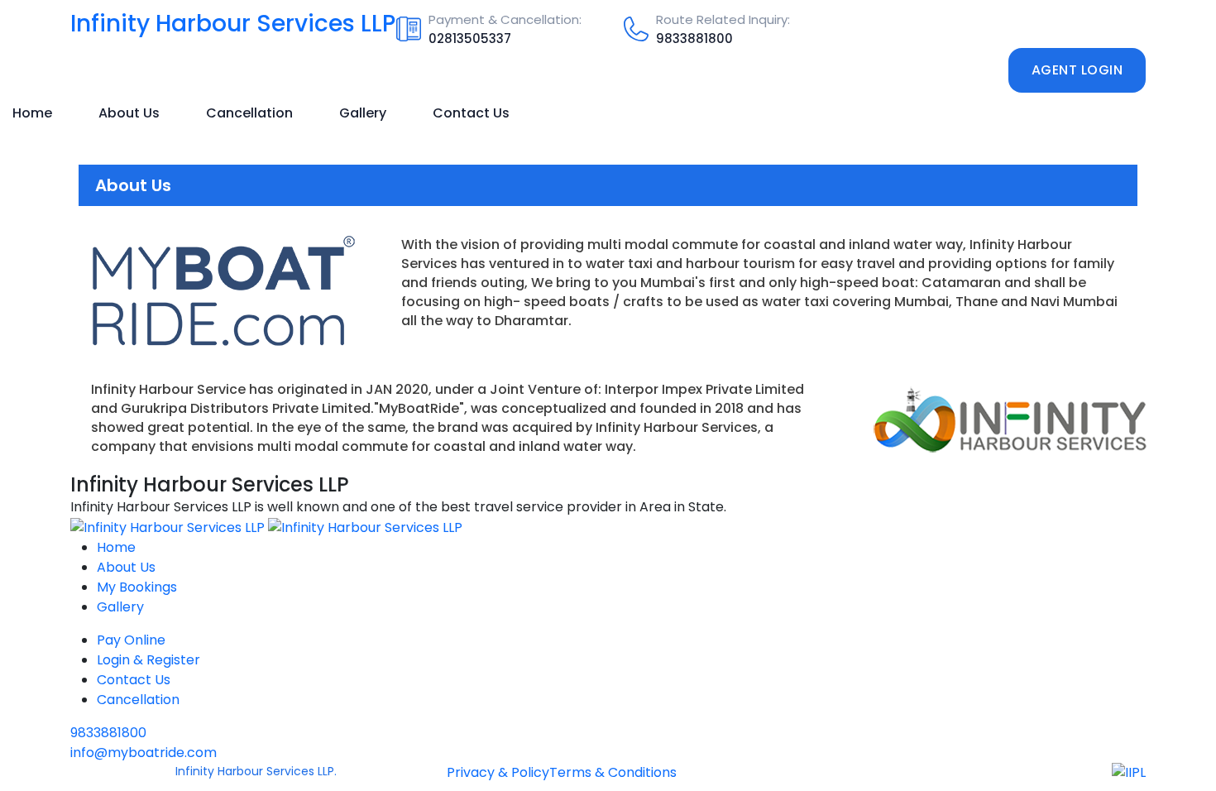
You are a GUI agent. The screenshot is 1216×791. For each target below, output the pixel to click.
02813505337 (469, 38)
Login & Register (148, 659)
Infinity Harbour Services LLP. (256, 771)
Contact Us (471, 112)
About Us (129, 112)
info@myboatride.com (143, 752)
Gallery (362, 112)
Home (32, 112)
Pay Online (131, 640)
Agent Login (1077, 69)
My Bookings (137, 587)
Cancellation (249, 112)
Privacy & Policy (498, 772)
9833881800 (694, 38)
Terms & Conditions (613, 772)
